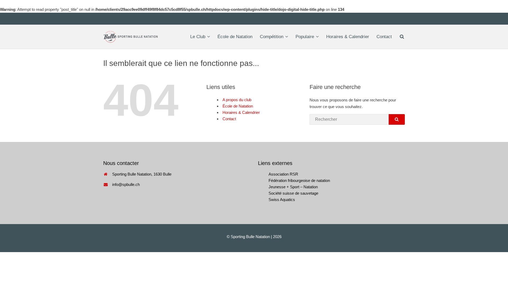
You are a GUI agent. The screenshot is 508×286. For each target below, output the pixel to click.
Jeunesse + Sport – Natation (293, 187)
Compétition (271, 36)
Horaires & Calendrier (347, 36)
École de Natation (234, 36)
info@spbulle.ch (126, 184)
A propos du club (237, 99)
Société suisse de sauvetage (293, 193)
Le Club (197, 36)
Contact (384, 36)
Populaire (305, 36)
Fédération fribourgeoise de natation (299, 180)
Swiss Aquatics (282, 199)
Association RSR (283, 174)
